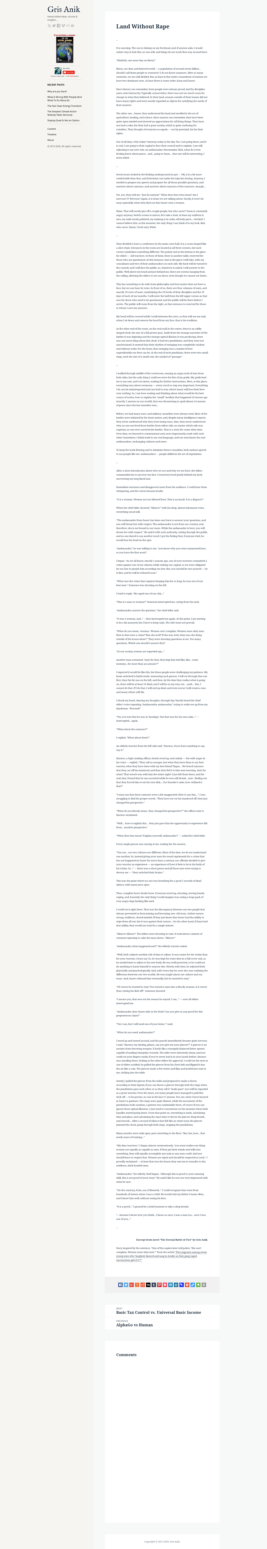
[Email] (204, 1284)
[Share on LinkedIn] (170, 1284)
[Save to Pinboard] (181, 1284)
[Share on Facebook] (120, 1284)
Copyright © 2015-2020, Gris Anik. (162, 1541)
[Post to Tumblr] (154, 1284)
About (50, 140)
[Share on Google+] (131, 1284)
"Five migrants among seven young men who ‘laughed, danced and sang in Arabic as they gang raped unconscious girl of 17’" (161, 1256)
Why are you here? (57, 91)
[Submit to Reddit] (137, 1284)
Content (51, 128)
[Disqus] (162, 1397)
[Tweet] (126, 1284)
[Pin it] (159, 1284)
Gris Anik (63, 10)
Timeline (51, 134)
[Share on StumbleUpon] (187, 1284)
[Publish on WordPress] (176, 1284)
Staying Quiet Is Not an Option (63, 120)
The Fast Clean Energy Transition (64, 105)
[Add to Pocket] (165, 1284)
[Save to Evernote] (198, 1284)
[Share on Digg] (148, 1284)
